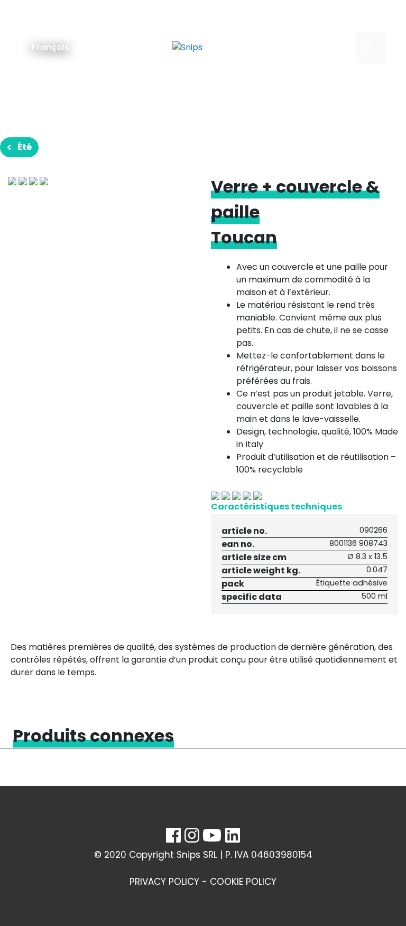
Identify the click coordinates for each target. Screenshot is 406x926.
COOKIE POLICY (243, 881)
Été (24, 147)
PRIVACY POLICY (164, 881)
